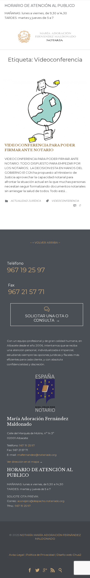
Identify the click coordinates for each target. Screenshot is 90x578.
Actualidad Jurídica (26, 200)
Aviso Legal (16, 554)
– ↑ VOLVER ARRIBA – (45, 242)
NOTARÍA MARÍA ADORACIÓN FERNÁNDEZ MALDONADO (50, 536)
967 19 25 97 (27, 445)
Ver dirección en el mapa (23, 461)
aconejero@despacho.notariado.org (40, 501)
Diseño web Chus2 (69, 554)
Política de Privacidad (40, 554)
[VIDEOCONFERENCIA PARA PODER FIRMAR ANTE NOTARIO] (45, 110)
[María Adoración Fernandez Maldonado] (47, 36)
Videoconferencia (65, 200)
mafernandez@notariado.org (37, 454)
